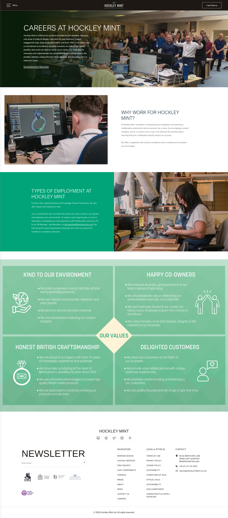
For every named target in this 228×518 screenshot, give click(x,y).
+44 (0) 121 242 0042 (188, 466)
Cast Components (126, 470)
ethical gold (153, 480)
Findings (121, 475)
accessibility (153, 470)
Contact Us (123, 494)
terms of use (153, 456)
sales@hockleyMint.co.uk (192, 471)
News (120, 489)
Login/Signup (211, 5)
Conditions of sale (156, 475)
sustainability (153, 484)
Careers (121, 499)
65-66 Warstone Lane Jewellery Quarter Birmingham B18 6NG (189, 458)
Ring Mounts (123, 465)
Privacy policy (154, 461)
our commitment (155, 489)
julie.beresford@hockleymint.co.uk (78, 224)
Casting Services (126, 461)
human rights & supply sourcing (158, 495)
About (120, 484)
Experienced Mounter (36, 66)
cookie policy (153, 465)
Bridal (120, 480)
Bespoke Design (125, 456)
